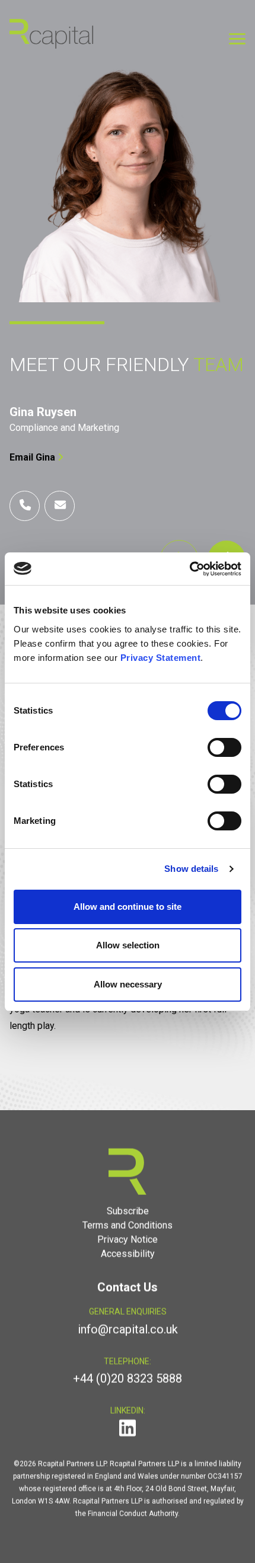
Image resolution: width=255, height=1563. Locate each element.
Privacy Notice (127, 1239)
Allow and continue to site (127, 907)
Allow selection (128, 945)
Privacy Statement (160, 658)
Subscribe (128, 1211)
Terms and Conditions (127, 1225)
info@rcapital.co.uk (128, 1329)
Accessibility (128, 1254)
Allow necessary (128, 984)
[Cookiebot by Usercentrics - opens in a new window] (189, 569)
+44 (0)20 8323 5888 (127, 1379)
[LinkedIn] (127, 1431)
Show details (191, 869)
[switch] (224, 747)
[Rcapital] (51, 33)
